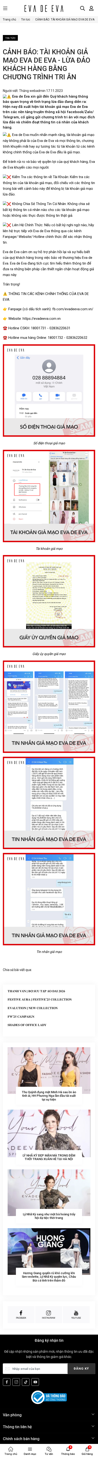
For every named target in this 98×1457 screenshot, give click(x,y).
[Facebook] (6, 1382)
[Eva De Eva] (43, 8)
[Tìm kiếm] (82, 8)
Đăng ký (81, 1368)
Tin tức (10, 38)
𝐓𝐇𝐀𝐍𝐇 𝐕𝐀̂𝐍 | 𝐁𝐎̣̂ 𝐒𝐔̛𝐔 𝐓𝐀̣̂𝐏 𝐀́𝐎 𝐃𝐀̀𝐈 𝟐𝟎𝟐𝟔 (36, 991)
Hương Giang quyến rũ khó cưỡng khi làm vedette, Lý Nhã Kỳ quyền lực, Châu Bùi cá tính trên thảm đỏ (49, 1276)
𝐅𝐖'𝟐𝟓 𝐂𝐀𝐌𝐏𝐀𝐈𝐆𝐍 (21, 1016)
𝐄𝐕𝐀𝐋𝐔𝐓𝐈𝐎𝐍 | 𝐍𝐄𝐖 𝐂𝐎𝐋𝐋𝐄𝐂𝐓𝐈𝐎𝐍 (33, 1008)
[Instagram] (16, 1382)
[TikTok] (25, 1382)
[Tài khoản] (91, 8)
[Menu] (5, 8)
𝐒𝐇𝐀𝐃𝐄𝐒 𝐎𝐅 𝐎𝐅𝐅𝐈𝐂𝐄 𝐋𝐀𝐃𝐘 (27, 1025)
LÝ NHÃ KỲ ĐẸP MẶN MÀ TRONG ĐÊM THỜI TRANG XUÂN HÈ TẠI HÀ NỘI (49, 1157)
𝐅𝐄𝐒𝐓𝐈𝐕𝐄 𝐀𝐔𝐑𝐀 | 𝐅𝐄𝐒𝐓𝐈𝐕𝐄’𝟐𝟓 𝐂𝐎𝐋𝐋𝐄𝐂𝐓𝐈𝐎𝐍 (40, 999)
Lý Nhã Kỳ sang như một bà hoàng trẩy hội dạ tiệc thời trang (49, 1216)
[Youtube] (35, 1382)
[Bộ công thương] (49, 1397)
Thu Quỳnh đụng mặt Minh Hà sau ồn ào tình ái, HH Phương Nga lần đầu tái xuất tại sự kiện (49, 1095)
